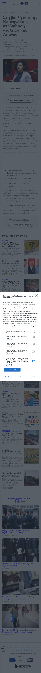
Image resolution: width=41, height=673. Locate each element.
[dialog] (20, 336)
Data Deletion (9, 377)
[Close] (37, 296)
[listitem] (20, 332)
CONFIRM (12, 370)
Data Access (20, 377)
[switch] (33, 337)
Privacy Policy (31, 377)
